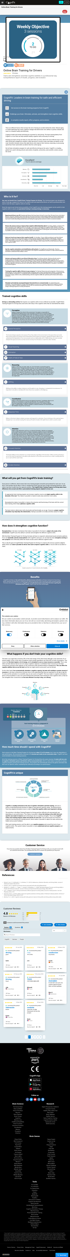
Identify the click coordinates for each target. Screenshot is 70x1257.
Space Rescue (18, 1163)
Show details (61, 641)
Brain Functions (17, 1123)
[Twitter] (31, 1099)
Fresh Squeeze (51, 1156)
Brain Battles (34, 1225)
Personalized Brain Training (34, 1212)
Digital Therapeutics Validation (50, 1106)
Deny (12, 646)
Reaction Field (51, 1174)
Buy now (64, 12)
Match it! (18, 1161)
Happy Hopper (51, 1139)
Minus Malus (51, 1163)
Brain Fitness (18, 1116)
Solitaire (18, 1148)
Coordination (17, 1127)
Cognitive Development (34, 1201)
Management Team (30, 1247)
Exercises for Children (35, 1199)
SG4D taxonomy (50, 1123)
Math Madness (18, 1165)
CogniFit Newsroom (41, 1247)
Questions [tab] (17, 927)
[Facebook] (27, 1099)
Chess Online (18, 1139)
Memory (18, 1129)
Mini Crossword (18, 1141)
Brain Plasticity (18, 1114)
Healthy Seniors (50, 1116)
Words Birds (51, 1176)
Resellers (34, 1197)
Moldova (6, 1254)
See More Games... (51, 1178)
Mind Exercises (35, 1210)
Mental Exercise (34, 1216)
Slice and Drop (51, 1169)
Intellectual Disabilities (18, 1121)
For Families (34, 1184)
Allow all (57, 646)
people (22, 939)
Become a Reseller (19, 1250)
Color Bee (51, 1148)
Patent (35, 1192)
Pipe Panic (18, 1144)
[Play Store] (35, 1084)
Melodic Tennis (18, 1169)
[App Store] (35, 1080)
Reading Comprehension (34, 1222)
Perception (18, 1131)
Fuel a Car (51, 1159)
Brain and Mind (18, 1108)
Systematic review (50, 1121)
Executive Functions (17, 1125)
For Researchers (34, 1188)
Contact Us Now (35, 854)
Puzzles (51, 1143)
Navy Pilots (50, 1112)
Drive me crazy (18, 1158)
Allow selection (35, 646)
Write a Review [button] (61, 924)
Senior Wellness (50, 1114)
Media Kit (49, 1247)
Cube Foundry (51, 1154)
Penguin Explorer (51, 1144)
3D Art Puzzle (18, 1178)
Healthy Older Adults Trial (50, 1110)
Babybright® (34, 1195)
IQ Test (35, 1227)
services (14, 939)
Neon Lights (18, 1156)
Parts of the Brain (18, 1110)
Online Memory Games (34, 1218)
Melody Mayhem (18, 1174)
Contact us (28, 1250)
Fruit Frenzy (18, 1143)
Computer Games (50, 1108)
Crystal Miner (18, 1146)
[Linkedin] (42, 1099)
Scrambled (18, 1171)
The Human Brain (18, 1106)
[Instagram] (39, 1099)
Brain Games (34, 1214)
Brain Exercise (35, 1203)
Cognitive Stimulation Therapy (34, 1209)
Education (34, 1190)
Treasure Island (18, 1154)
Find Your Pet (18, 1173)
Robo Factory (18, 1150)
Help (33, 1250)
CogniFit (7, 939)
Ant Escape (18, 1152)
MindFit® (34, 1194)
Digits (51, 1146)
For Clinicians (34, 1186)
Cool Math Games (35, 1220)
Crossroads (51, 1152)
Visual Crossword (18, 1159)
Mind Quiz (34, 1207)
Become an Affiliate (58, 1247)
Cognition (18, 1118)
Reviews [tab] (6, 927)
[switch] (26, 634)
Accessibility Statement (42, 1250)
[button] (16, 967)
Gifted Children (35, 1224)
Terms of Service (11, 1247)
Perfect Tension (51, 1167)
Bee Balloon (51, 1150)
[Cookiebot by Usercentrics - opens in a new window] (60, 610)
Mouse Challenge (51, 1165)
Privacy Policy (20, 1247)
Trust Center (52, 1250)
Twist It (51, 1171)
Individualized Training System (34, 1205)
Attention (17, 1133)
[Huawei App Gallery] (35, 1089)
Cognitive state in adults (50, 1120)
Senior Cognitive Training (50, 1118)
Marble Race (18, 1167)
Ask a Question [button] (47, 924)
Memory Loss (18, 1120)
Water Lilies (51, 1173)
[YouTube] (35, 1099)
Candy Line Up (51, 1141)
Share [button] (8, 965)
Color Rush (18, 1176)
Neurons (18, 1112)
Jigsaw (51, 1158)
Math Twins (51, 1161)
